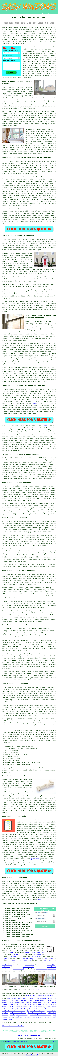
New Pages (8, 1041)
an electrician (39, 963)
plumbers (37, 955)
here (39, 899)
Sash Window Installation (20, 1003)
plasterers (49, 959)
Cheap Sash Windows (19, 1009)
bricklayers (48, 961)
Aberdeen (45, 426)
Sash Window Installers (16, 998)
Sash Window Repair (37, 1001)
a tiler (17, 955)
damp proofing (27, 959)
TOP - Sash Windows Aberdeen (13, 1026)
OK (37, 1055)
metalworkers (7, 965)
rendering (14, 957)
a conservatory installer (46, 969)
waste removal (18, 969)
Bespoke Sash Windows (37, 998)
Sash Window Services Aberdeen (19, 904)
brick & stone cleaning (34, 952)
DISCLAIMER (52, 13)
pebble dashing (28, 967)
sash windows (39, 29)
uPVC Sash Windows (18, 1001)
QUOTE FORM (35, 859)
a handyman (36, 957)
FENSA (35, 403)
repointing (29, 965)
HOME (30, 13)
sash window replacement (28, 853)
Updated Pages (16, 1041)
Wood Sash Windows (41, 1003)
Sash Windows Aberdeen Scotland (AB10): (18, 27)
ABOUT (40, 13)
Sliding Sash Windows (18, 1015)
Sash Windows (34, 1009)
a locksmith (51, 967)
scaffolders (15, 963)
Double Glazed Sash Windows (13, 1011)
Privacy (55, 1041)
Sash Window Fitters (18, 1005)
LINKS (35, 13)
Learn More (30, 1055)
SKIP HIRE (10, 952)
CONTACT (45, 13)
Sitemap (3, 1041)
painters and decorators (21, 961)
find (8, 881)
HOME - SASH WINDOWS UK (29, 1035)
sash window (28, 92)
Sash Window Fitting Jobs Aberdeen (39, 995)
